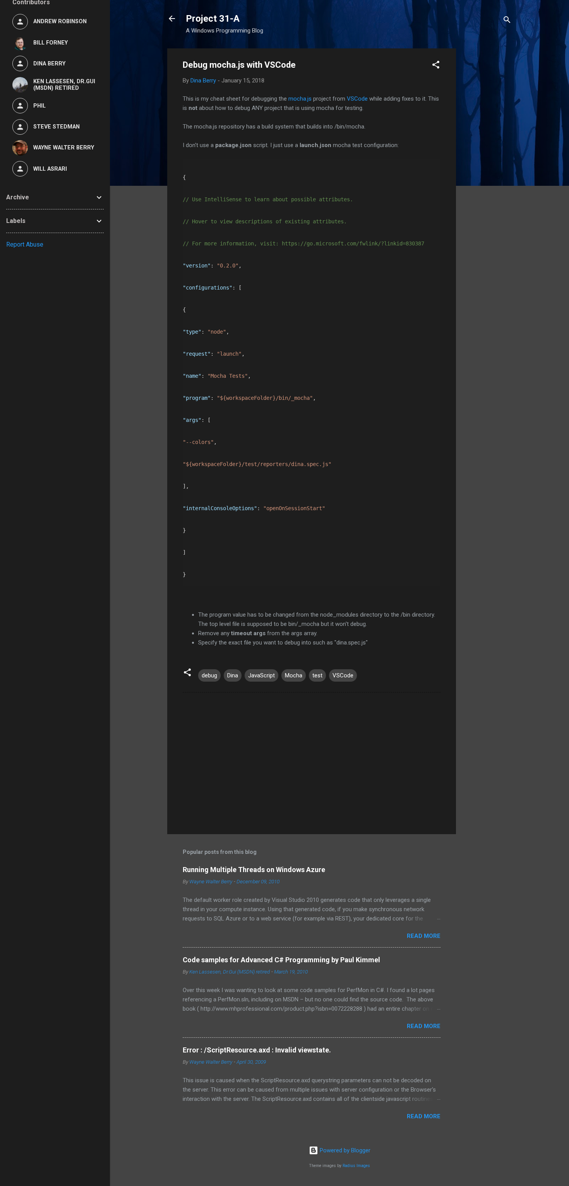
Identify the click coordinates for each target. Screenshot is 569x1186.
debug (209, 675)
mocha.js (300, 98)
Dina (232, 675)
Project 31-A (213, 18)
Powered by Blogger (344, 1150)
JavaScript (261, 675)
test (317, 675)
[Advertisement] (487, 164)
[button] (435, 66)
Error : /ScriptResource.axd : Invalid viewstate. (257, 1050)
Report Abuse (24, 244)
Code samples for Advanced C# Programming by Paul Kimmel (281, 960)
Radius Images (356, 1165)
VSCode (357, 98)
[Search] (507, 21)
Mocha (293, 675)
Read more (423, 935)
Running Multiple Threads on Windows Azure (254, 870)
